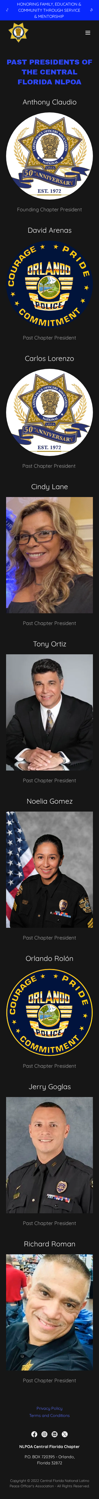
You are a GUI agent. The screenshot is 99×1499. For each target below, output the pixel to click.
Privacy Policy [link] (49, 1408)
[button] (88, 33)
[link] (18, 32)
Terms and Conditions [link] (49, 1415)
